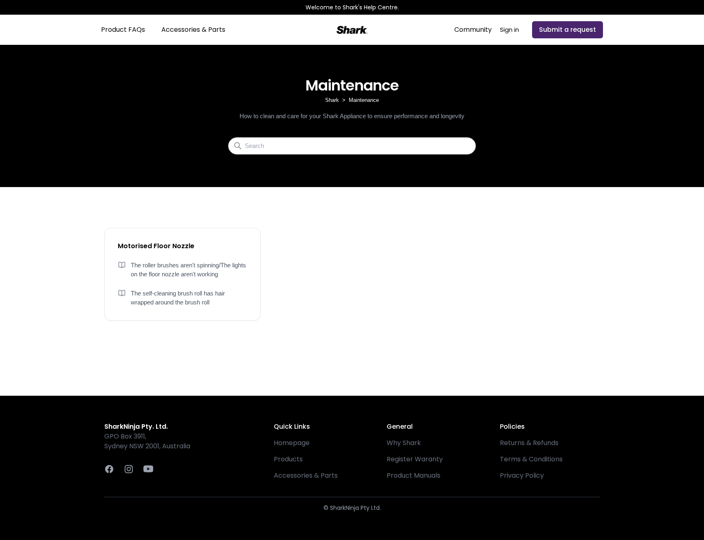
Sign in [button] (509, 29)
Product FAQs (123, 29)
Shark (332, 100)
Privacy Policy (522, 475)
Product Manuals (413, 475)
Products (288, 459)
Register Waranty (415, 459)
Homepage (292, 442)
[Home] (352, 29)
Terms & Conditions (531, 459)
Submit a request (567, 29)
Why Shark (404, 442)
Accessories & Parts (193, 29)
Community (473, 29)
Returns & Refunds (529, 442)
